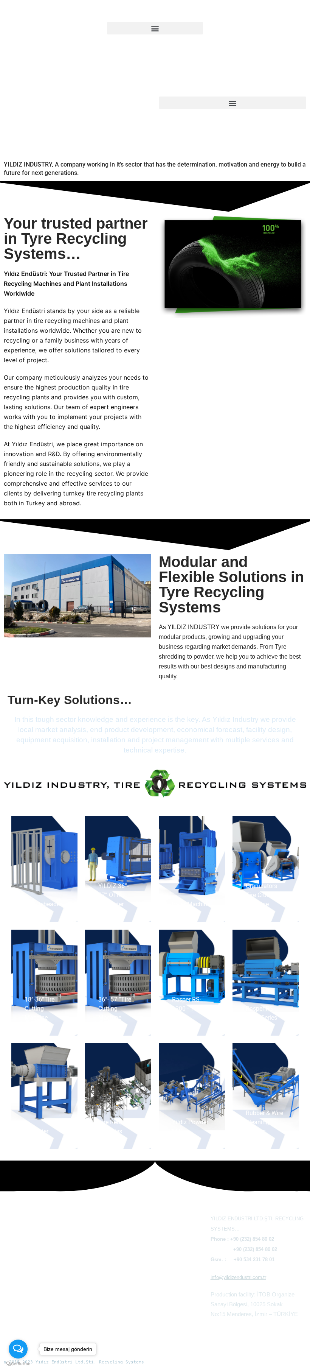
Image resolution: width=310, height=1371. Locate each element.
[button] (155, 28)
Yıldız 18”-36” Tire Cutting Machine (50, 1257)
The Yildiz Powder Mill (136, 1344)
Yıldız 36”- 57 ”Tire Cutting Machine (51, 1267)
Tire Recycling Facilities (138, 1334)
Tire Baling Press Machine (38, 1227)
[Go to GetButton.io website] (18, 1363)
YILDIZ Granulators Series (142, 1225)
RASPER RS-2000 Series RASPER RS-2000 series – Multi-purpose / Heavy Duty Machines (151, 1275)
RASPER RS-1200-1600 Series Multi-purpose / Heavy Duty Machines (146, 1245)
